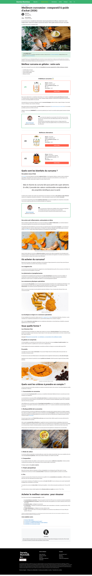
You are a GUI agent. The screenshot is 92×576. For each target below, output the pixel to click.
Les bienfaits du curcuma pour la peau (32, 523)
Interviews (41, 559)
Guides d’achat (44, 1)
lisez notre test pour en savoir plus (58, 106)
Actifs (60, 1)
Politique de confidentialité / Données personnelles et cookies (39, 569)
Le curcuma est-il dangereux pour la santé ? (33, 521)
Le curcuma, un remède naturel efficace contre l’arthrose (35, 522)
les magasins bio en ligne (47, 317)
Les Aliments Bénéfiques (54, 54)
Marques (41, 557)
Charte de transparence (64, 558)
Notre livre (61, 557)
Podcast (66, 1)
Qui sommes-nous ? (63, 554)
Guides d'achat (26, 5)
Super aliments (42, 554)
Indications (54, 1)
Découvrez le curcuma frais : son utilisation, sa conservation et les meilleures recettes (44, 336)
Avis (71, 1)
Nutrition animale (42, 555)
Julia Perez (27, 13)
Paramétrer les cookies (57, 569)
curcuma (24, 176)
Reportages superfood (43, 558)
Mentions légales (22, 569)
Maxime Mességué (30, 122)
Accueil (23, 5)
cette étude (27, 229)
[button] (74, 1)
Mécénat (61, 555)
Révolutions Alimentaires (30, 55)
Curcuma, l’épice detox (29, 519)
